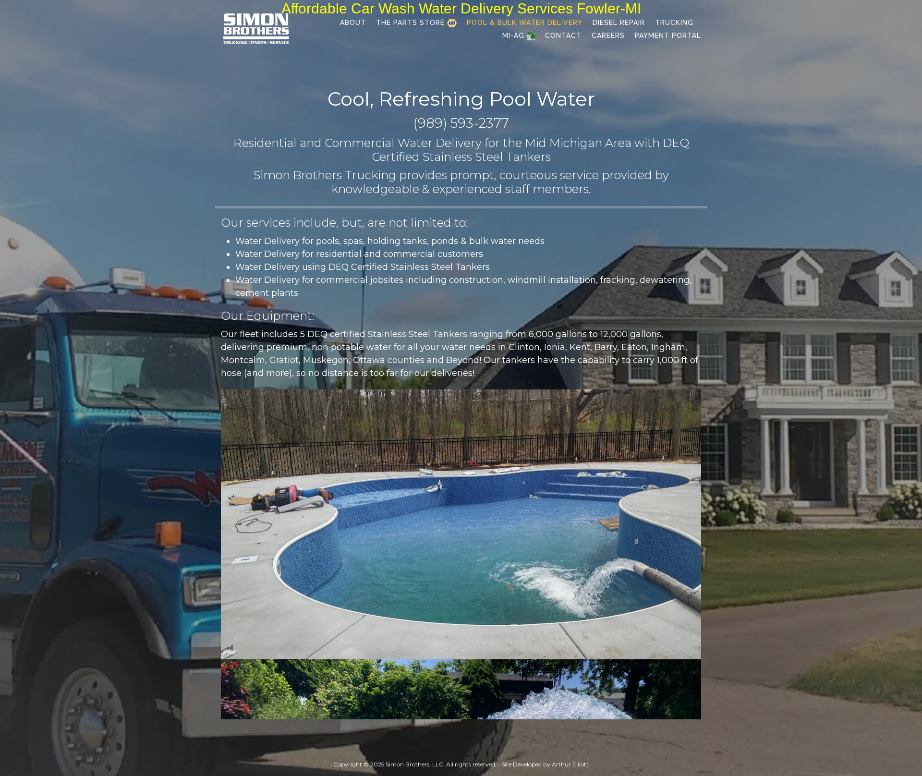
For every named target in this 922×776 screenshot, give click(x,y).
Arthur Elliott (570, 764)
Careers (608, 35)
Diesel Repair (619, 22)
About (353, 22)
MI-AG (514, 35)
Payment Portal (668, 35)
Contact (563, 35)
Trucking (674, 22)
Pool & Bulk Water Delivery (524, 22)
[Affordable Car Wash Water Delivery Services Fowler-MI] (256, 28)
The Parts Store (411, 22)
